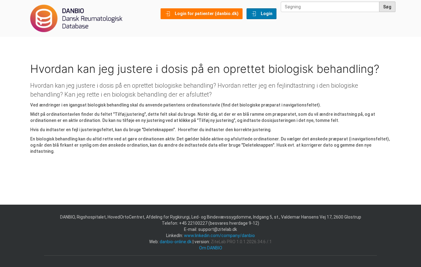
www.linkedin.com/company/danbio (219, 235)
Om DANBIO (210, 247)
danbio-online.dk (176, 241)
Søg (387, 6)
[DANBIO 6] (76, 18)
